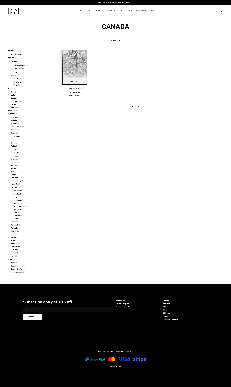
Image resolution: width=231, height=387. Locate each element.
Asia (120, 11)
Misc (153, 11)
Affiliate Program (122, 304)
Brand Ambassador (123, 307)
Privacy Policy (101, 351)
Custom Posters (142, 11)
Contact (166, 301)
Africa (130, 11)
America (99, 11)
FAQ (164, 307)
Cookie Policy (111, 351)
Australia (112, 11)
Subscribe (32, 317)
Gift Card (166, 313)
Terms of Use (129, 351)
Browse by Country (170, 319)
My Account (120, 301)
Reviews (166, 316)
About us (166, 304)
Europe (87, 11)
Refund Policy (120, 351)
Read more (129, 2)
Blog (165, 310)
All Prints (78, 11)
